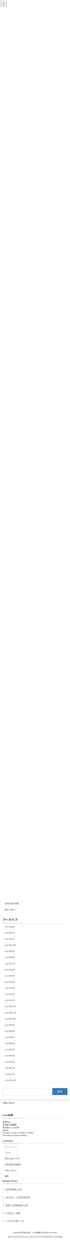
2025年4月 (10, 982)
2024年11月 (10, 1013)
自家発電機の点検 (14, 1189)
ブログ (8, 1152)
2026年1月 (10, 939)
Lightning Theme (35, 1237)
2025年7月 (10, 963)
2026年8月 (10, 926)
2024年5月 (10, 1049)
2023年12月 (10, 1080)
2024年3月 (10, 1062)
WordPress (22, 1237)
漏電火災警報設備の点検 (17, 1205)
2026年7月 (10, 933)
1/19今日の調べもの (15, 1221)
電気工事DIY (10, 910)
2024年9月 (10, 1025)
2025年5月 (10, 976)
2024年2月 (10, 1068)
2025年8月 (10, 957)
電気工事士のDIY (12, 1158)
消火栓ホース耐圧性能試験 (18, 1197)
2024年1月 (10, 1074)
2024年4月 (10, 1056)
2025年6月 (10, 969)
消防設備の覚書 (12, 903)
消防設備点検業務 (13, 1164)
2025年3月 (10, 988)
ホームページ (11, 1147)
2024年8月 (10, 1031)
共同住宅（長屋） (14, 1213)
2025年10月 (10, 945)
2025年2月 (10, 994)
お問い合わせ (9, 1103)
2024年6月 (10, 1043)
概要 (7, 1176)
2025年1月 (10, 1000)
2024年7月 (10, 1037)
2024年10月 (10, 1019)
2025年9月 (10, 951)
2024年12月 (10, 1006)
